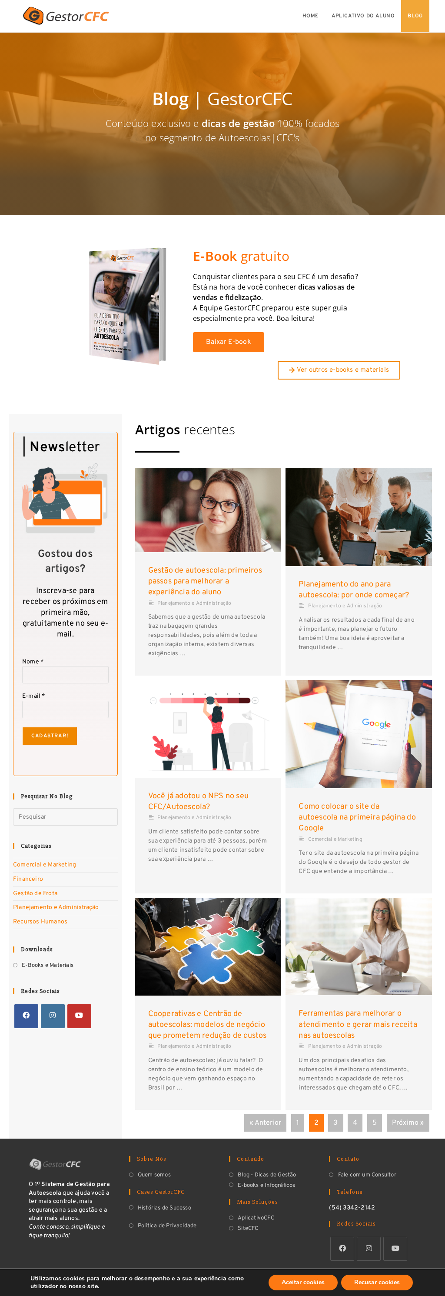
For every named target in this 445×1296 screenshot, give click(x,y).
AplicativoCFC (256, 1218)
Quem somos (154, 1175)
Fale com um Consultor (367, 1175)
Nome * (32, 662)
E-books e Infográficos (266, 1185)
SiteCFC (248, 1228)
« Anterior (265, 1123)
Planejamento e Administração (56, 907)
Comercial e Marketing (44, 865)
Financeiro (28, 879)
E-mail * (33, 696)
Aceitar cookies (303, 1282)
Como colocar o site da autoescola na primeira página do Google (357, 817)
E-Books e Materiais (47, 965)
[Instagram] (53, 1016)
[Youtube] (79, 1016)
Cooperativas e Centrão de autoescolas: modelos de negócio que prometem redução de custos (207, 1025)
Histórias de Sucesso (164, 1208)
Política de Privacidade (167, 1226)
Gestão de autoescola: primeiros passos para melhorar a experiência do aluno (205, 581)
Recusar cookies (377, 1282)
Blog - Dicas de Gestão (267, 1175)
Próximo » (408, 1123)
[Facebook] (26, 1016)
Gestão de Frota (35, 893)
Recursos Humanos (40, 922)
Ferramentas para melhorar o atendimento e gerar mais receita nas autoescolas (358, 1024)
